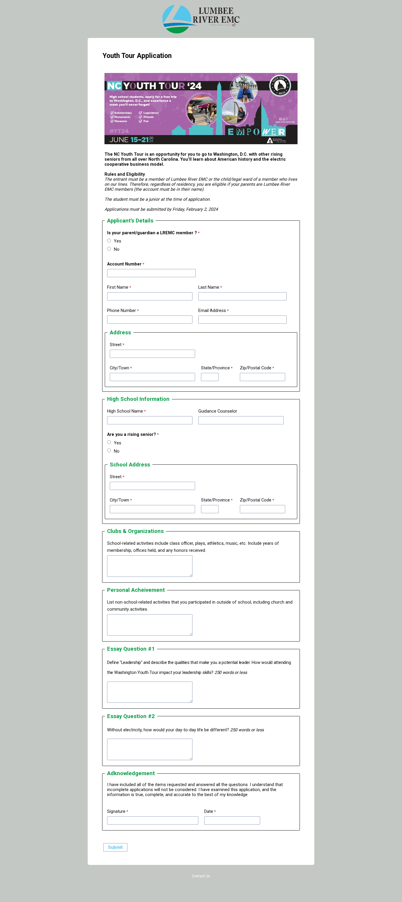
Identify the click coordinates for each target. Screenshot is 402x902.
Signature (116, 811)
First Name (117, 287)
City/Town (119, 368)
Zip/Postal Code (255, 368)
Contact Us (201, 876)
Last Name (208, 287)
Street (116, 344)
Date (208, 811)
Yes (117, 241)
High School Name (125, 411)
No (116, 249)
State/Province (215, 368)
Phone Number (121, 310)
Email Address (212, 310)
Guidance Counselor (217, 411)
